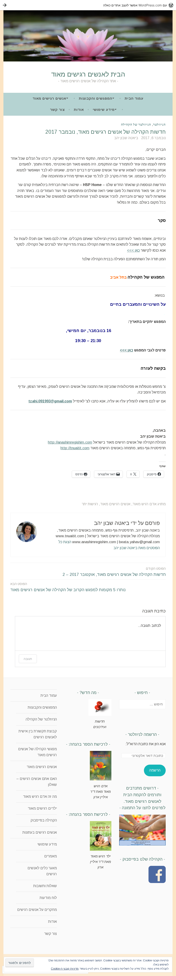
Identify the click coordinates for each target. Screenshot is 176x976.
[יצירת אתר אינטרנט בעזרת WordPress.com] (88, 5)
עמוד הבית (134, 98)
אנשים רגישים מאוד (49, 98)
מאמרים (50, 856)
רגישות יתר (90, 504)
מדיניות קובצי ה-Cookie (65, 968)
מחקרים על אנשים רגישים (37, 910)
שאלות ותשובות (45, 886)
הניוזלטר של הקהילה (136, 124)
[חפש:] (142, 704)
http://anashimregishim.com (70, 442)
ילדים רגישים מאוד (42, 808)
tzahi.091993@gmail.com (50, 401)
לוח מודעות (48, 898)
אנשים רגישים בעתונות (39, 832)
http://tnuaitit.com (74, 448)
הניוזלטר (159, 124)
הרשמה (154, 770)
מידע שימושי (104, 110)
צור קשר (57, 110)
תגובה (28, 659)
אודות (79, 110)
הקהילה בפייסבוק (43, 820)
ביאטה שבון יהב (126, 138)
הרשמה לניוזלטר (142, 734)
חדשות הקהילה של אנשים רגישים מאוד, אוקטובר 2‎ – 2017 (114, 571)
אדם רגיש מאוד (144, 504)
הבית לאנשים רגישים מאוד (88, 74)
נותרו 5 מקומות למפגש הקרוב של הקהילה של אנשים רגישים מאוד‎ (68, 587)
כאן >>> (133, 250)
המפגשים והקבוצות (95, 98)
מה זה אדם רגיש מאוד (40, 796)
